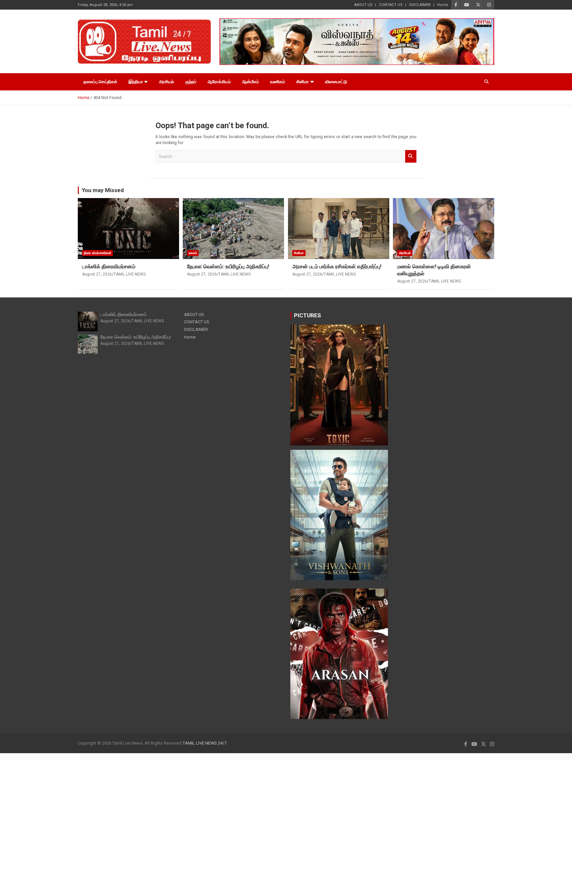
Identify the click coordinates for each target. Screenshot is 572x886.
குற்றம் (190, 81)
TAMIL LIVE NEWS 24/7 (204, 743)
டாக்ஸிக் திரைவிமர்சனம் (108, 266)
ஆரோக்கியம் (219, 81)
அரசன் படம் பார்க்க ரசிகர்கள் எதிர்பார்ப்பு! (336, 266)
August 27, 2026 (97, 274)
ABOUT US (363, 5)
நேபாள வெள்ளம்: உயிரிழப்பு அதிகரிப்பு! (228, 266)
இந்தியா (135, 81)
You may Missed (103, 190)
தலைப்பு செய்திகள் (100, 81)
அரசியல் (166, 81)
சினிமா (302, 81)
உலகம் (193, 253)
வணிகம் (277, 81)
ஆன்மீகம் (250, 81)
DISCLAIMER (420, 5)
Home (442, 5)
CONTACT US (391, 5)
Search (410, 156)
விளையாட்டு (336, 81)
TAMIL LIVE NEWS (130, 274)
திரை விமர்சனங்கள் (97, 253)
